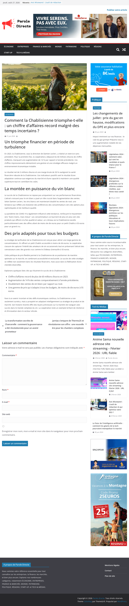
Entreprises (23, 46)
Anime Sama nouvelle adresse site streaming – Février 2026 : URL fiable (108, 346)
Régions (98, 46)
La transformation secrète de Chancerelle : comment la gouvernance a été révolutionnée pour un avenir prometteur (23, 326)
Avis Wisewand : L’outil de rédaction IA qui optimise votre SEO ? (46, 3)
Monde (58, 46)
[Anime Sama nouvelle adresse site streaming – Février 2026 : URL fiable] (109, 320)
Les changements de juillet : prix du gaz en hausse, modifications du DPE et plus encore (108, 120)
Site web (6, 414)
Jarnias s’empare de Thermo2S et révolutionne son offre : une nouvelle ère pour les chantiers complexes (66, 324)
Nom (5, 389)
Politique (85, 46)
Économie (8, 46)
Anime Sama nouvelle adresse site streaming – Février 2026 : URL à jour (116, 385)
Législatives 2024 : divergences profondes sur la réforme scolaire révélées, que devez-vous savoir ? (116, 186)
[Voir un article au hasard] (124, 50)
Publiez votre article (117, 10)
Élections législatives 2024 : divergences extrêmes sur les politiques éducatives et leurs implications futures (116, 214)
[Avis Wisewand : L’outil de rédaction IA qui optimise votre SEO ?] (99, 409)
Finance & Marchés (42, 46)
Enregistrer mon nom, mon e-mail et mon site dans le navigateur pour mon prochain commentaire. (42, 433)
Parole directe (113, 358)
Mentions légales (112, 565)
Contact (108, 570)
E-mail (5, 402)
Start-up (8, 52)
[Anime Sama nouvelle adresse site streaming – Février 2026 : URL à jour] (99, 387)
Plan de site (110, 576)
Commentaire (9, 355)
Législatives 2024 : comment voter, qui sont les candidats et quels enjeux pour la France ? (117, 161)
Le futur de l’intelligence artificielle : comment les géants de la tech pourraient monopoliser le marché (108, 426)
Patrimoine (71, 46)
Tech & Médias (23, 52)
